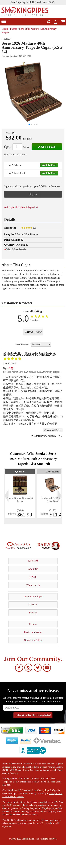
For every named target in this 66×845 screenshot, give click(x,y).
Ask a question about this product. (21, 207)
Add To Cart (46, 147)
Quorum (20, 471)
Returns (33, 624)
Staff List (33, 560)
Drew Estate (52, 471)
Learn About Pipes (33, 596)
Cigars (5, 28)
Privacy (33, 612)
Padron (13, 28)
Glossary (33, 604)
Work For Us (33, 585)
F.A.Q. (33, 577)
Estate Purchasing (33, 632)
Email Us (10, 548)
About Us (33, 569)
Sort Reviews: (23, 344)
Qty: (8, 147)
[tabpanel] (20, 493)
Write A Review (33, 331)
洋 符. (11, 368)
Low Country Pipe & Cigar (44, 790)
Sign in (33, 194)
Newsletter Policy (33, 640)
